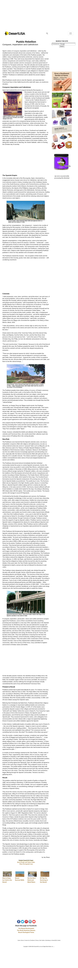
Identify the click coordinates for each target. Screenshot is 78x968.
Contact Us (27, 940)
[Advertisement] (39, 17)
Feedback (32, 940)
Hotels (59, 940)
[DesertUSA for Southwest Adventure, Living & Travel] (15, 33)
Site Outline (42, 940)
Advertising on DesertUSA (51, 940)
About (22, 940)
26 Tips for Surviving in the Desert (44, 880)
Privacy (37, 940)
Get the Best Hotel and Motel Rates (31, 880)
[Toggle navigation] (70, 33)
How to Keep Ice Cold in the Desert (7, 880)
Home (19, 940)
